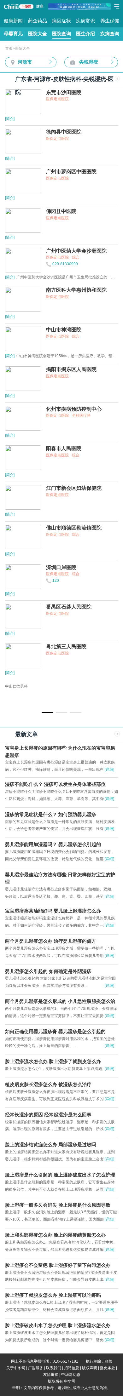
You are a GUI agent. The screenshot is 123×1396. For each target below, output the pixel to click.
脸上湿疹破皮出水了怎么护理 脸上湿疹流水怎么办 (57, 1325)
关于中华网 (15, 1368)
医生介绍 (85, 33)
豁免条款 (107, 1368)
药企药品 (37, 20)
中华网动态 (70, 1374)
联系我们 (53, 1368)
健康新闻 (13, 20)
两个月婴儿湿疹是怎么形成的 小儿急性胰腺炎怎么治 (60, 1001)
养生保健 (109, 20)
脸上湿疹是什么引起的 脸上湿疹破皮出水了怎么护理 (60, 1174)
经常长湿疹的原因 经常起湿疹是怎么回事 (48, 1114)
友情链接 (50, 1374)
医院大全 (37, 33)
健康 (40, 6)
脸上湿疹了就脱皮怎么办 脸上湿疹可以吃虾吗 (53, 1295)
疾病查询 (109, 33)
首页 (9, 48)
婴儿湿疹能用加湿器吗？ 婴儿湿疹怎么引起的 (53, 844)
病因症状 (61, 20)
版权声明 (89, 1368)
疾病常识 (85, 20)
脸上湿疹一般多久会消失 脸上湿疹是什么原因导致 (57, 1205)
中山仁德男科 (16, 686)
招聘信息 (71, 1368)
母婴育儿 (13, 33)
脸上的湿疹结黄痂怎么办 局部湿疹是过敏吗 (50, 1144)
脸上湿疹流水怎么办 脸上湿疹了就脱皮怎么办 (53, 1061)
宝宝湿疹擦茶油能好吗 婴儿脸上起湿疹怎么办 (53, 910)
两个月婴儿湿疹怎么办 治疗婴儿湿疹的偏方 (50, 941)
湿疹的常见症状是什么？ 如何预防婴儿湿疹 (50, 814)
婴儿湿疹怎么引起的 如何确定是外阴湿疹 (48, 971)
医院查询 (61, 33)
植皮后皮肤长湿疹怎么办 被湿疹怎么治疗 (48, 1084)
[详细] (109, 769)
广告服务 (35, 1368)
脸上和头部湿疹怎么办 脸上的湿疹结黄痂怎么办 (55, 1235)
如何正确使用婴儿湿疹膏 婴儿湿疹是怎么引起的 (55, 1031)
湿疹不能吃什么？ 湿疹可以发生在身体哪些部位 (55, 784)
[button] (47, 712)
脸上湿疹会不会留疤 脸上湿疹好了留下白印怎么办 (57, 1265)
